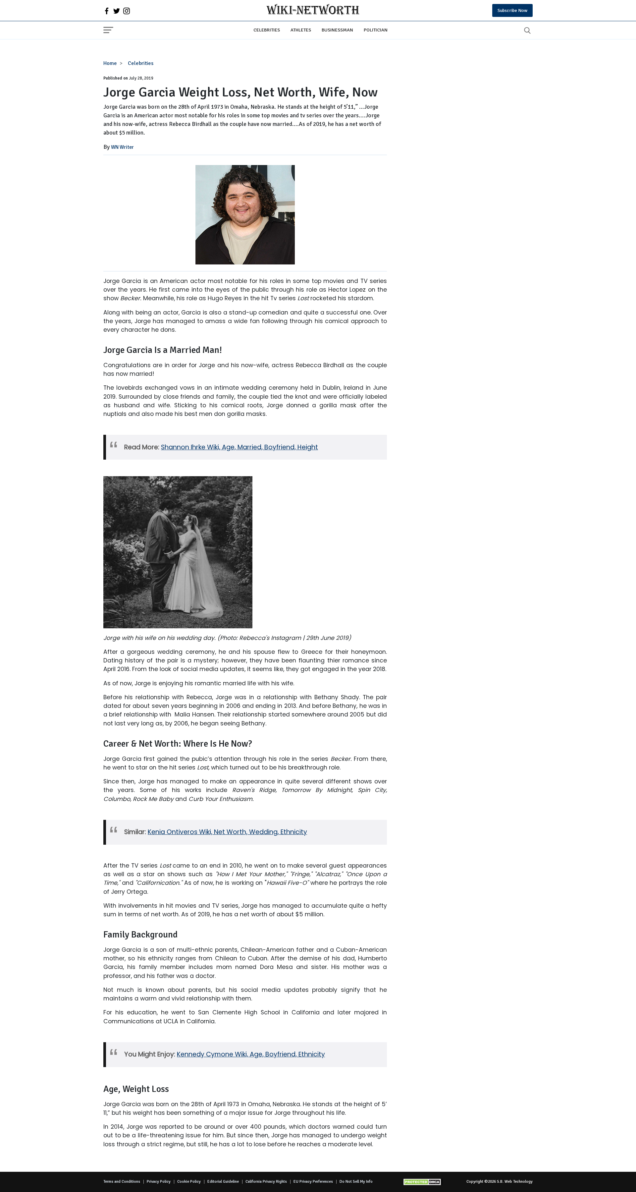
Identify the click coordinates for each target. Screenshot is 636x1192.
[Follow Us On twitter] (116, 10)
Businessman (337, 30)
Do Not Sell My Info (356, 1181)
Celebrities (266, 30)
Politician (376, 30)
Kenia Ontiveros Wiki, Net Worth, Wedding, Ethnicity (227, 831)
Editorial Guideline (223, 1181)
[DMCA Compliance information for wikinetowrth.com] (423, 1181)
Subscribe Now (512, 10)
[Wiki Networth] (312, 10)
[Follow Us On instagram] (126, 10)
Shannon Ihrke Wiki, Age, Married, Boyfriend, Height (239, 447)
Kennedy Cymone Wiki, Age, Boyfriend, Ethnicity (251, 1054)
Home (110, 63)
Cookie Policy (189, 1181)
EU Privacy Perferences (313, 1181)
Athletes (301, 30)
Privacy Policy (159, 1181)
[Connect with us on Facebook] (106, 10)
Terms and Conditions (121, 1181)
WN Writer (122, 147)
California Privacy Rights (266, 1181)
